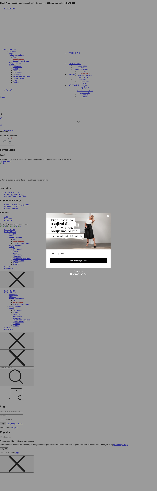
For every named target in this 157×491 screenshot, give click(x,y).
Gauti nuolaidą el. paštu (78, 261)
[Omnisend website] (78, 273)
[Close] (108, 215)
